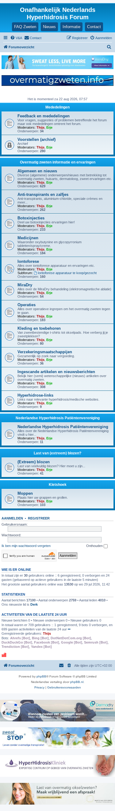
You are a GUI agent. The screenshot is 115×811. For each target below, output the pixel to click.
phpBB (41, 676)
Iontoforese (28, 261)
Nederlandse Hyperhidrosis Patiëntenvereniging (58, 418)
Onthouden (95, 546)
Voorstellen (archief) (36, 139)
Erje (49, 127)
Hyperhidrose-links (35, 395)
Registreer (39, 518)
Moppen (25, 493)
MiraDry (24, 285)
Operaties (26, 305)
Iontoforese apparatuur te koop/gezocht (67, 273)
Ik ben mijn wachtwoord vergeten (26, 546)
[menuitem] (16, 38)
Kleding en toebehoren (39, 328)
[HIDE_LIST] (69, 629)
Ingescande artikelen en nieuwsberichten (56, 371)
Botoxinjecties (30, 218)
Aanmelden (12, 518)
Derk (34, 604)
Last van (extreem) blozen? (57, 453)
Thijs (40, 127)
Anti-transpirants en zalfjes (42, 194)
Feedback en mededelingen (43, 116)
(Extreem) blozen (33, 462)
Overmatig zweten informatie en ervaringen (57, 162)
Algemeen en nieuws (37, 171)
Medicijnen (27, 238)
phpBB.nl (76, 682)
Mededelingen (57, 107)
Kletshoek (58, 485)
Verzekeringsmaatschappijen (44, 352)
